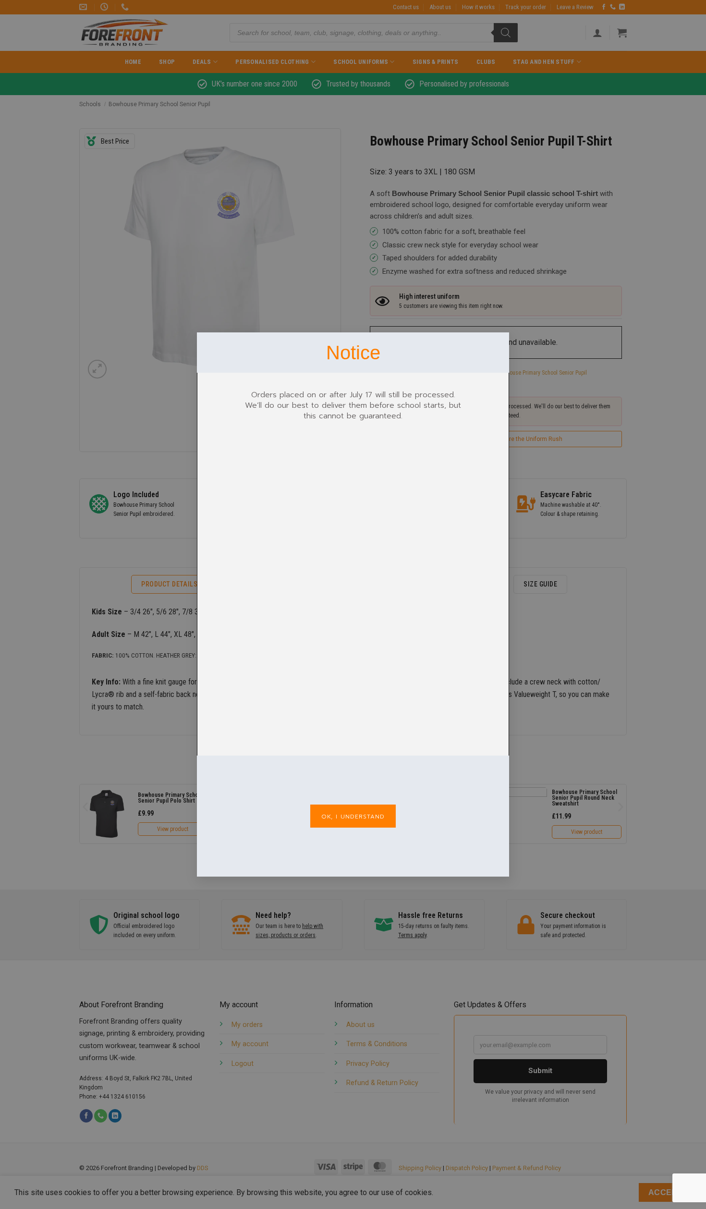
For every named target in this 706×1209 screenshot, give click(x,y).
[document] (353, 604)
